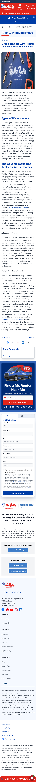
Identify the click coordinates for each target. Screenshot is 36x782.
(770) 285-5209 (23, 406)
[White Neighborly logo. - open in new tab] (6, 1)
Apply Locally (6, 651)
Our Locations (6, 670)
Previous (7, 337)
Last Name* (6, 430)
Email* (5, 438)
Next (30, 337)
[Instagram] (16, 609)
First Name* (6, 422)
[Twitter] (13, 342)
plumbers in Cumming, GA (11, 319)
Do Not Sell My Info (7, 735)
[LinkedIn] (20, 609)
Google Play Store (19, 571)
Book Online (19, 8)
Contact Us (5, 638)
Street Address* (8, 454)
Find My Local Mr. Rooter (18, 402)
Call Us (27, 8)
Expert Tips (5, 666)
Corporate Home (7, 678)
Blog (3, 662)
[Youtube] (11, 609)
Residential (10, 416)
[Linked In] (23, 342)
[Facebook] (8, 342)
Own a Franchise (7, 647)
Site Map (4, 674)
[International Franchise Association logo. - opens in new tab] (4, 684)
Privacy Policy (21, 481)
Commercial (27, 416)
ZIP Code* (6, 462)
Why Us (4, 642)
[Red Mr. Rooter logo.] (9, 505)
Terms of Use (5, 724)
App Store (19, 565)
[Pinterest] (18, 342)
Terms (13, 481)
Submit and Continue (18, 493)
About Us (4, 634)
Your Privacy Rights (11, 739)
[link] (28, 342)
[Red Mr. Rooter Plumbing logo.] (18, 585)
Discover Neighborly (17, 550)
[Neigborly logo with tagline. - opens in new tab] (27, 506)
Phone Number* (8, 446)
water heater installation (18, 208)
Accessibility (5, 731)
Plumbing (4, 40)
